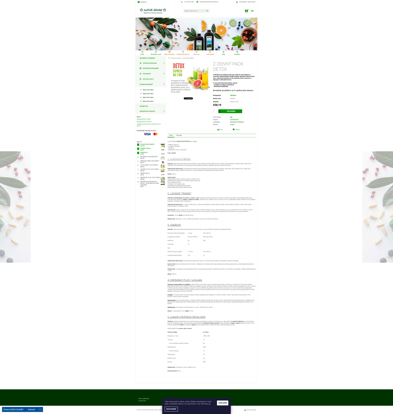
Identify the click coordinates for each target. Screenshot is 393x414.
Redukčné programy (151, 68)
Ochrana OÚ (142, 401)
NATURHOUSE (234, 119)
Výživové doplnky (150, 63)
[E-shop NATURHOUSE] (154, 12)
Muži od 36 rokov (148, 101)
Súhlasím (223, 403)
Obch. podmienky (144, 398)
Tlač (221, 129)
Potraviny (147, 74)
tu (209, 404)
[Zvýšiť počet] (219, 110)
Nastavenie (171, 409)
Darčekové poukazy (147, 111)
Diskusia (179, 135)
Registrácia (251, 2)
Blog (139, 117)
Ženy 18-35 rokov (148, 90)
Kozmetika (144, 106)
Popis (171, 135)
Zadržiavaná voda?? (144, 121)
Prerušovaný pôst (144, 119)
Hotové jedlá (148, 79)
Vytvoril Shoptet (251, 410)
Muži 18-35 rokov (148, 97)
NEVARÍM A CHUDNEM (147, 58)
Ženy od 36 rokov (148, 93)
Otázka (237, 129)
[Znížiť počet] (219, 112)
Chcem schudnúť (146, 84)
